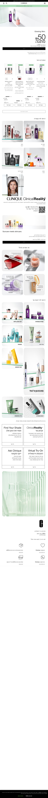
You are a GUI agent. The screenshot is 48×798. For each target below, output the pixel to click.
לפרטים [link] (14, 0)
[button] (3, 3)
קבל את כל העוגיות (20, 795)
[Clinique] (24, 3)
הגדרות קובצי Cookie (29, 795)
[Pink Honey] (20, 79)
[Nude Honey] (18, 79)
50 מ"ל (6, 78)
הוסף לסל (9, 105)
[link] (8, 69)
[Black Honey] (19, 79)
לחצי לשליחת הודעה (42, 552)
